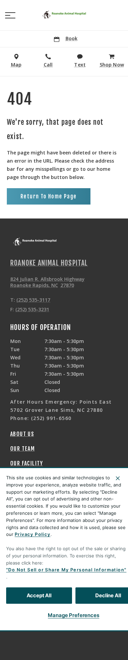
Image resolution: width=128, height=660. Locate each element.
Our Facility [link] (26, 463)
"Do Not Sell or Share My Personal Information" (66, 569)
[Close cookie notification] (117, 478)
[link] (64, 14)
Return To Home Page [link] (48, 196)
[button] (10, 15)
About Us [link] (22, 434)
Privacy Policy (33, 534)
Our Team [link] (22, 449)
